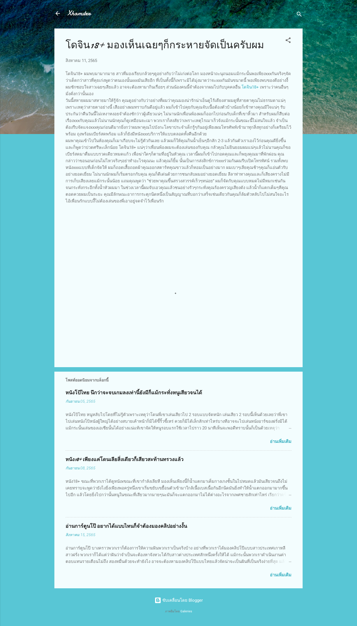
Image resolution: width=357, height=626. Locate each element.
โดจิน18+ (250, 87)
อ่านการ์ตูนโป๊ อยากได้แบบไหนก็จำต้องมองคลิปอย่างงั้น (126, 526)
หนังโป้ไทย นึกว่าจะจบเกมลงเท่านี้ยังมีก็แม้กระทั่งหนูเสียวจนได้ (134, 392)
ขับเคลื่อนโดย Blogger (182, 600)
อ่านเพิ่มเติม (280, 441)
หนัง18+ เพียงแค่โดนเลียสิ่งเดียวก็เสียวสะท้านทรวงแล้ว (125, 459)
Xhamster (79, 13)
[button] (288, 41)
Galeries (186, 611)
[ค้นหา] (299, 15)
